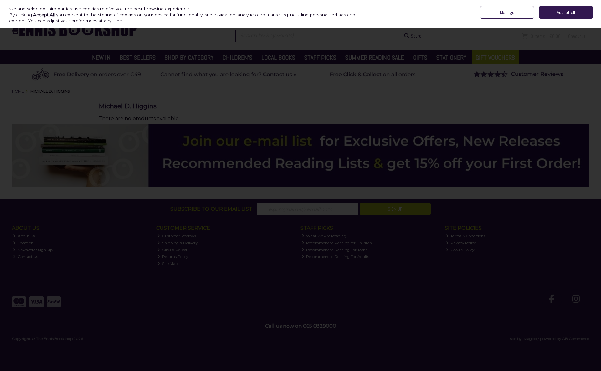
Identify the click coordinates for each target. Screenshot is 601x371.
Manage (507, 12)
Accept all (566, 12)
